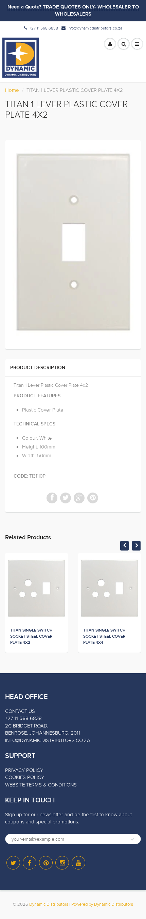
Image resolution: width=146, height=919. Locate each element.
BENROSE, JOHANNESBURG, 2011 (42, 733)
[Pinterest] (46, 863)
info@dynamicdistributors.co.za (95, 28)
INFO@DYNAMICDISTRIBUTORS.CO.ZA (47, 740)
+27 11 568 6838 (43, 28)
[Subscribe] (132, 839)
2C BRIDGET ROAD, (26, 726)
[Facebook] (29, 863)
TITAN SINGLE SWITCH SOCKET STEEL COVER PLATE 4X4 (104, 636)
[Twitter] (13, 863)
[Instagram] (62, 863)
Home (12, 90)
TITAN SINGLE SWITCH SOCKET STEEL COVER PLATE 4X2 (31, 636)
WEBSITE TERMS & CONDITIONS (41, 785)
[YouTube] (78, 863)
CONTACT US (20, 711)
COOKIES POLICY (24, 777)
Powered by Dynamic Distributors (102, 904)
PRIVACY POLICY (24, 770)
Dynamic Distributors (48, 904)
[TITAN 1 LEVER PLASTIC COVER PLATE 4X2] (73, 244)
